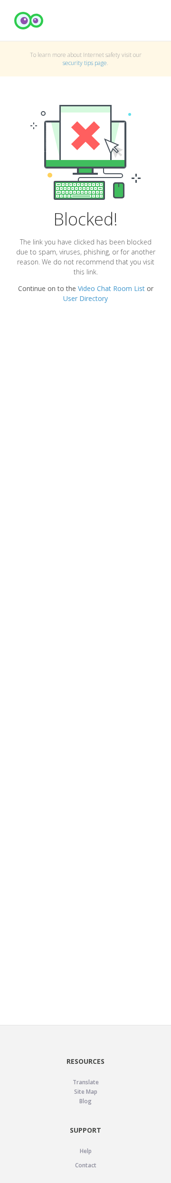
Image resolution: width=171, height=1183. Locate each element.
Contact (85, 1165)
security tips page (85, 63)
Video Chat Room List (111, 288)
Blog (85, 1101)
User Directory (85, 298)
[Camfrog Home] (29, 20)
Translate (86, 1082)
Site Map (85, 1092)
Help (86, 1151)
